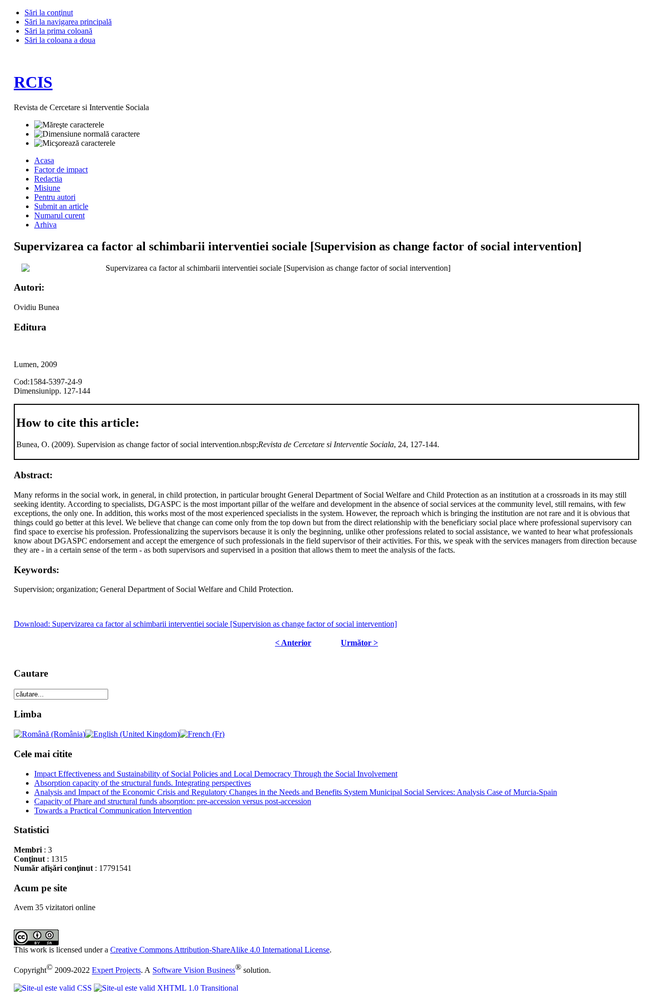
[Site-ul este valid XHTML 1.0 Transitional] (166, 988)
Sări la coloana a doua (59, 40)
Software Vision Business (194, 970)
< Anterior (293, 642)
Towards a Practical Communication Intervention (113, 810)
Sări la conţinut (48, 12)
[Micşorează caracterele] (74, 143)
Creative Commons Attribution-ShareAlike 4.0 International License (220, 949)
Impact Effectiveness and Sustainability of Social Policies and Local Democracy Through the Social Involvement (215, 773)
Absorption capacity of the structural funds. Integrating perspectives (142, 783)
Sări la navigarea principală (68, 21)
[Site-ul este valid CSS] (54, 988)
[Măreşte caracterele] (69, 125)
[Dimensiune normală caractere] (87, 134)
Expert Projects (116, 970)
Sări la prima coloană (58, 31)
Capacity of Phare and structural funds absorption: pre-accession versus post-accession (172, 801)
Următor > (359, 642)
